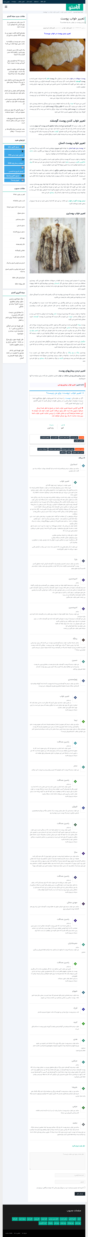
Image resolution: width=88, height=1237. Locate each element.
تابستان (56, 283)
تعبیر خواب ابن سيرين (49, 28)
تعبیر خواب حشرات (54, 449)
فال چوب (36, 1219)
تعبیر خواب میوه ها (67, 449)
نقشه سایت (8, 1233)
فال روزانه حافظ (20, 284)
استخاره (36, 1)
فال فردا (15, 1219)
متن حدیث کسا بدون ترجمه (16, 207)
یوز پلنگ (71, 353)
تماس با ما (7, 2)
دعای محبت (63, 1219)
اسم (79, 1219)
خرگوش (82, 342)
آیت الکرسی (42, 1223)
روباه (79, 325)
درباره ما (14, 1)
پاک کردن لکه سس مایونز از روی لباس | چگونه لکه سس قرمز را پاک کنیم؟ (16, 52)
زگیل (77, 162)
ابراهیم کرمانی (45, 437)
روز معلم (63, 1223)
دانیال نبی (55, 437)
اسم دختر (29, 1)
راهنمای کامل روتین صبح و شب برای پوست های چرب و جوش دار (15, 101)
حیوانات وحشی (42, 449)
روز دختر (77, 1223)
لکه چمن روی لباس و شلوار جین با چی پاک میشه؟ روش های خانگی (15, 82)
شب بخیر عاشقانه (19, 201)
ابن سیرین (74, 437)
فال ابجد (29, 1219)
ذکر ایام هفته (20, 244)
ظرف (68, 452)
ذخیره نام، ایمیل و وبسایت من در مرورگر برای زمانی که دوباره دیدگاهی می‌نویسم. (59, 1188)
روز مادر (56, 1223)
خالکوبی (82, 162)
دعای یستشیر (20, 219)
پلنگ (77, 353)
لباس (68, 328)
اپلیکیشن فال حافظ (18, 278)
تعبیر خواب (21, 1)
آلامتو (70, 12)
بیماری (52, 193)
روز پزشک (71, 1223)
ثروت (70, 317)
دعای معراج (21, 213)
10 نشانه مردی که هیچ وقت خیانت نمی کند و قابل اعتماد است (15, 120)
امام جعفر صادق (64, 437)
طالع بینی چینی (53, 1219)
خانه (31, 151)
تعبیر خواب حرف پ (53, 12)
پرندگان (63, 452)
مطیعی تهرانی (79, 441)
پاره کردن (50, 428)
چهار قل (22, 238)
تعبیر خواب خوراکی (78, 452)
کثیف (61, 358)
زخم (67, 162)
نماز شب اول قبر (19, 257)
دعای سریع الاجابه (19, 232)
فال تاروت (44, 1219)
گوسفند (78, 81)
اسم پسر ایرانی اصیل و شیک (15, 263)
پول (31, 162)
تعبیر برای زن (34, 330)
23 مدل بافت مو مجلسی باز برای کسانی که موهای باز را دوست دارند (16, 24)
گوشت (56, 132)
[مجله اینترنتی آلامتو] (74, 7)
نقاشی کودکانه (20, 251)
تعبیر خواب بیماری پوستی (67, 385)
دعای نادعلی (21, 226)
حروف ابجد (22, 1219)
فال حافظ (43, 1)
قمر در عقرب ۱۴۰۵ (19, 195)
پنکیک (50, 1223)
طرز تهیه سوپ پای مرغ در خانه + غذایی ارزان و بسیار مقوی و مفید (14, 342)
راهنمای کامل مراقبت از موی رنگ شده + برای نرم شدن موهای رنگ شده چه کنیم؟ (16, 71)
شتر (48, 79)
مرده (72, 104)
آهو (62, 428)
